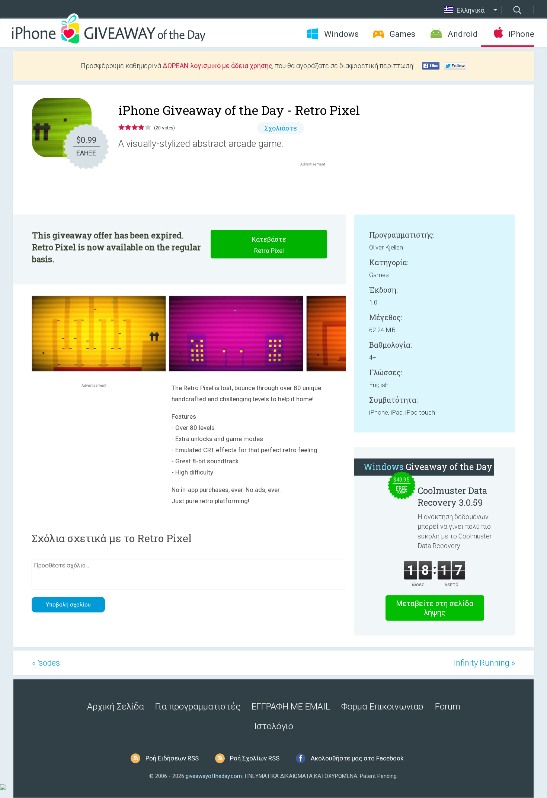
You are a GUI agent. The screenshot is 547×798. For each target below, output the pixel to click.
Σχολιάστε (281, 128)
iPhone (521, 34)
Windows (341, 34)
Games (402, 34)
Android (463, 34)
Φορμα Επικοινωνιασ (382, 706)
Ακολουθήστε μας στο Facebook (357, 758)
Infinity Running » (484, 662)
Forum (447, 706)
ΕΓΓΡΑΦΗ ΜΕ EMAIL (291, 706)
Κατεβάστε (269, 244)
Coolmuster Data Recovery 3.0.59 (452, 496)
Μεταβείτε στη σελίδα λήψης (434, 608)
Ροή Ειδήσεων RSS (172, 758)
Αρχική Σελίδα (115, 706)
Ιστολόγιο (273, 726)
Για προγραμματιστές (197, 706)
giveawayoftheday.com (214, 776)
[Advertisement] (316, 185)
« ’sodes (46, 662)
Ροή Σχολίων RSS (254, 758)
